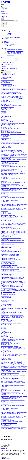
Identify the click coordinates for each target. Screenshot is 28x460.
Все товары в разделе (6, 76)
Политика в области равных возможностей (14, 54)
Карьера (6, 38)
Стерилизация (4, 201)
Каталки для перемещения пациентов (10, 128)
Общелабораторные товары (8, 124)
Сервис (5, 30)
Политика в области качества (14, 52)
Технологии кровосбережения (8, 174)
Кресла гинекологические (7, 80)
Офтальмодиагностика (6, 147)
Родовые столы (4, 81)
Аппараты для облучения (7, 167)
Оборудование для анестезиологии (9, 88)
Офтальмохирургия (6, 158)
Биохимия (3, 111)
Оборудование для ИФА (7, 121)
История (9, 34)
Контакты (6, 42)
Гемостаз (3, 113)
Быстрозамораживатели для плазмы (10, 169)
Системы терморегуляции (7, 101)
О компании (10, 33)
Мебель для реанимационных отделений (11, 132)
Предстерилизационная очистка (9, 190)
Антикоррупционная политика (14, 49)
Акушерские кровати (6, 77)
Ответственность (11, 46)
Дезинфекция (4, 181)
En (1, 6)
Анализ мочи (4, 109)
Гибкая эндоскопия (5, 221)
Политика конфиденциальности (15, 51)
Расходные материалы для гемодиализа (11, 105)
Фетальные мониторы (6, 84)
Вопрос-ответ (7, 41)
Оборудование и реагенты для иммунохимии (12, 123)
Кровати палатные (5, 130)
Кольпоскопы (4, 78)
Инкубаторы (4, 139)
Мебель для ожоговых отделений (9, 131)
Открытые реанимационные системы (10, 142)
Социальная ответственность (14, 35)
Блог (5, 40)
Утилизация (4, 207)
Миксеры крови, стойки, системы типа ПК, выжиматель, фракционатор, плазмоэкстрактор (13, 172)
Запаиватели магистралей (7, 170)
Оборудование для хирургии (8, 215)
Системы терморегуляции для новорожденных (12, 143)
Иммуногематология (6, 116)
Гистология (3, 115)
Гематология (4, 112)
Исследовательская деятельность (12, 37)
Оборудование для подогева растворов (10, 92)
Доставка (9, 45)
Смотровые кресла (5, 135)
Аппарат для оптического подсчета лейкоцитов (13, 166)
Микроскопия (4, 120)
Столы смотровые (5, 82)
